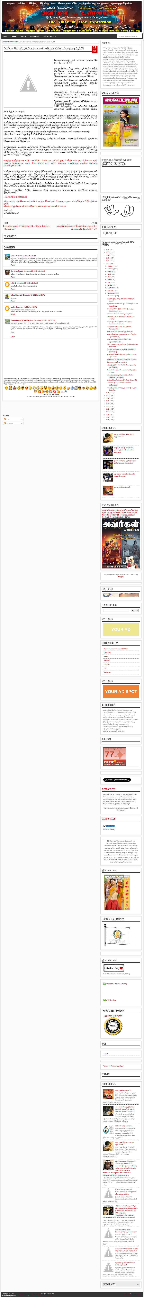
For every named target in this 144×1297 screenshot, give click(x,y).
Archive (23, 36)
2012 (108, 255)
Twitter (106, 656)
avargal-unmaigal (22, 1295)
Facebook (107, 653)
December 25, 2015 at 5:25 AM (27, 283)
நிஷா (12, 255)
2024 (108, 414)
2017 (108, 395)
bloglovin (107, 664)
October (111, 290)
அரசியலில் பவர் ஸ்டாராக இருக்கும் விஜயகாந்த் (122, 380)
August (110, 285)
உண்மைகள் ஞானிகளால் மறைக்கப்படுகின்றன (122, 359)
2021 (108, 406)
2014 (108, 260)
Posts (8, 419)
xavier (13, 307)
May (109, 277)
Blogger (120, 576)
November (111, 293)
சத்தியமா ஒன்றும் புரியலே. (123, 1126)
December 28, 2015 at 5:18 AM (26, 307)
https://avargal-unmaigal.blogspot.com (42, 1295)
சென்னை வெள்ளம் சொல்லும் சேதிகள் (119, 314)
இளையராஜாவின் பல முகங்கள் (117, 362)
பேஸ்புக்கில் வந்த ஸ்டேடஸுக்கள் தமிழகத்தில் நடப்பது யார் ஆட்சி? (44, 48)
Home (5, 36)
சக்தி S (13, 283)
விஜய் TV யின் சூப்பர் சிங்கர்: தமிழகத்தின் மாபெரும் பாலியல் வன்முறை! (124, 450)
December (111, 296)
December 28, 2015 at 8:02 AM (44, 320)
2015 (108, 263)
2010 (108, 250)
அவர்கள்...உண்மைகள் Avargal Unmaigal (27, 1293)
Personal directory (109, 829)
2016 (108, 393)
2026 (108, 420)
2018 (108, 398)
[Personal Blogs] (109, 826)
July (109, 282)
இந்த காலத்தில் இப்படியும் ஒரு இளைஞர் (120, 331)
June (109, 280)
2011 (108, 252)
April (109, 274)
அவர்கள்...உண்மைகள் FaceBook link (116, 649)
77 (109, 754)
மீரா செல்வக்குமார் (17, 271)
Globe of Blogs (108, 789)
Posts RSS (126, 1293)
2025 (108, 417)
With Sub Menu (48, 36)
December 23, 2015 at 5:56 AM (25, 255)
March (110, 271)
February (111, 269)
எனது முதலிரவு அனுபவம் (122, 487)
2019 (108, 401)
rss (105, 668)
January (111, 266)
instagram (107, 672)
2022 (108, 409)
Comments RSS (136, 1293)
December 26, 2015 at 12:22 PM (34, 295)
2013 (108, 258)
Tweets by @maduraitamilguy (113, 1066)
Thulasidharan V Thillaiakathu (22, 320)
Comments (34, 36)
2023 (108, 412)
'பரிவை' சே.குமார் (16, 295)
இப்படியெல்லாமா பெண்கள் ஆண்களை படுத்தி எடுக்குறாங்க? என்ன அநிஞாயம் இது (126, 1192)
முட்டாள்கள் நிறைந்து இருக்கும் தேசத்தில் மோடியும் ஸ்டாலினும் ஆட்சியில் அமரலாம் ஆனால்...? (124, 1109)
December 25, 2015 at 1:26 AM (34, 271)
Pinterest (107, 660)
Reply (13, 265)
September (111, 288)
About (14, 36)
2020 (108, 403)
